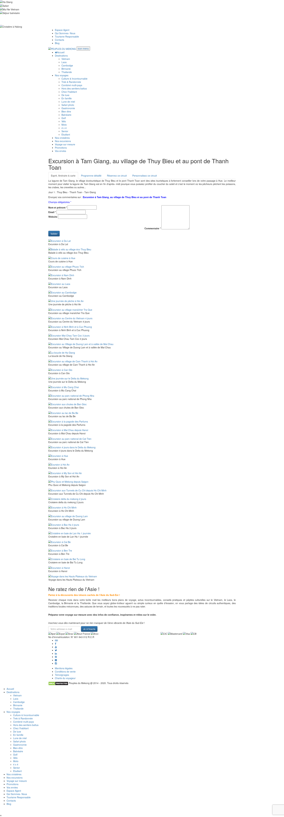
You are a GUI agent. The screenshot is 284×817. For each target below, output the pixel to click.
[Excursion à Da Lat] (59, 240)
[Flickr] (56, 660)
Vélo (63, 121)
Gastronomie (68, 108)
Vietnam (65, 58)
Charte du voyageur (65, 678)
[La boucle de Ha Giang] (61, 352)
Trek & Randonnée (71, 82)
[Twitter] (56, 650)
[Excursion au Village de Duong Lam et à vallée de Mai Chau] (80, 343)
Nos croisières (62, 137)
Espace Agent (62, 30)
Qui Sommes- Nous (65, 33)
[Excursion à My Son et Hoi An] (65, 472)
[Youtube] (56, 647)
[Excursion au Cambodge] (62, 292)
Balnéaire (66, 114)
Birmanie (66, 68)
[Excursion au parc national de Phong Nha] (71, 395)
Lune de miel (68, 101)
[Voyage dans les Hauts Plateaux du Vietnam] (72, 576)
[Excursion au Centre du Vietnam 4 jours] (70, 318)
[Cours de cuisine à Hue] (61, 257)
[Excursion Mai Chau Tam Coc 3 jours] (69, 335)
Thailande (66, 72)
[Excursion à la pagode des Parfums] (68, 421)
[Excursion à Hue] (58, 455)
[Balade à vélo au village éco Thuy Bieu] (69, 249)
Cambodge (67, 65)
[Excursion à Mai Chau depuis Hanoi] (68, 429)
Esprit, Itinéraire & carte (63, 175)
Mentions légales (63, 668)
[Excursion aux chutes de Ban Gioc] (67, 404)
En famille (66, 98)
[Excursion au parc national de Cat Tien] (69, 438)
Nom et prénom (57, 207)
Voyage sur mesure (65, 144)
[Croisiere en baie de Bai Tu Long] (66, 558)
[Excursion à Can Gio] (60, 369)
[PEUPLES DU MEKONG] (62, 48)
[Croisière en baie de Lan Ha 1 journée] (69, 533)
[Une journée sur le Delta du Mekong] (68, 378)
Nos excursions (63, 141)
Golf (63, 118)
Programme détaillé (91, 175)
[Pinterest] (56, 653)
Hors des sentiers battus (74, 88)
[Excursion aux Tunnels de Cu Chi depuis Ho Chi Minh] (77, 490)
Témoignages (62, 674)
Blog (57, 43)
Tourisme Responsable (67, 36)
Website (52, 216)
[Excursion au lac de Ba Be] (63, 412)
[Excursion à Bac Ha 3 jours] (63, 524)
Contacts (59, 39)
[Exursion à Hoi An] (59, 464)
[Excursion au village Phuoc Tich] (66, 266)
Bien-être (66, 111)
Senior (64, 131)
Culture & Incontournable (74, 78)
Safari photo (67, 105)
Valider (54, 233)
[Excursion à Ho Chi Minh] (62, 507)
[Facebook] (55, 643)
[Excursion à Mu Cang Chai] (63, 386)
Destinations (61, 55)
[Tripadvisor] (56, 640)
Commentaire (152, 228)
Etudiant (65, 134)
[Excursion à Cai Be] (59, 541)
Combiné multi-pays (71, 85)
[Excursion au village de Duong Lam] (68, 515)
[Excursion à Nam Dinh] (61, 274)
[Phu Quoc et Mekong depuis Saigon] (68, 481)
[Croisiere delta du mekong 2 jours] (67, 498)
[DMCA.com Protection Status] (58, 683)
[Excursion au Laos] (59, 283)
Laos (64, 62)
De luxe (65, 95)
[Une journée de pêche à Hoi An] (66, 300)
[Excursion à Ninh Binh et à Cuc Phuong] (70, 326)
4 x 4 (64, 128)
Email (52, 212)
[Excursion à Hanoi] (59, 567)
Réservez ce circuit (117, 175)
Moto (64, 124)
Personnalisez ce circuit (144, 175)
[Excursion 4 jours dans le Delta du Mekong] (71, 447)
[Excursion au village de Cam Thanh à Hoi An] (72, 360)
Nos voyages (61, 75)
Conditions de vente (65, 671)
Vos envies (60, 151)
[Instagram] (56, 663)
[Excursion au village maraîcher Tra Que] (70, 309)
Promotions (61, 147)
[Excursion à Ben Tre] (60, 550)
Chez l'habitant (69, 91)
